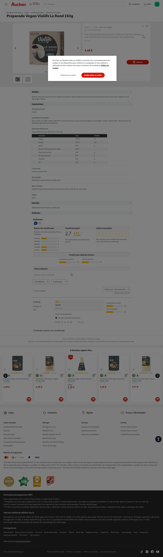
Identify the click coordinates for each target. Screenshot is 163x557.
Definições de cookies (68, 75)
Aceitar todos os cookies (93, 75)
